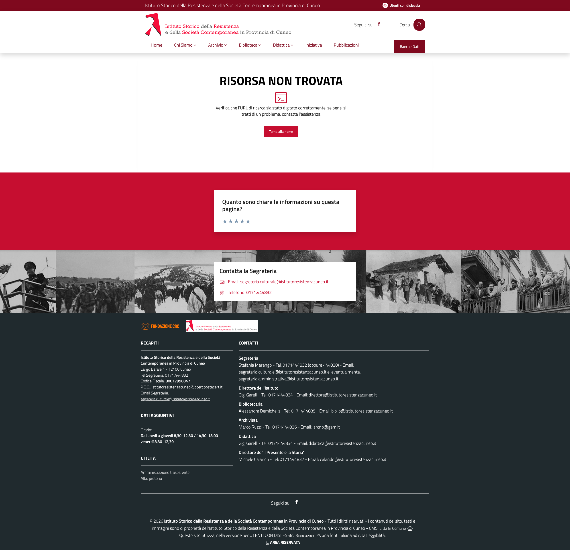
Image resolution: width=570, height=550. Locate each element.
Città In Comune (392, 528)
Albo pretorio (151, 478)
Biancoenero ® (307, 535)
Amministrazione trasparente (165, 472)
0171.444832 (176, 375)
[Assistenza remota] (410, 528)
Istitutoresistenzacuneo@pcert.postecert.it (187, 387)
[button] (185, 45)
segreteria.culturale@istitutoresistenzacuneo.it (175, 399)
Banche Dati (409, 46)
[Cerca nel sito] (419, 25)
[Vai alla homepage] (222, 326)
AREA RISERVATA (285, 542)
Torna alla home (281, 131)
